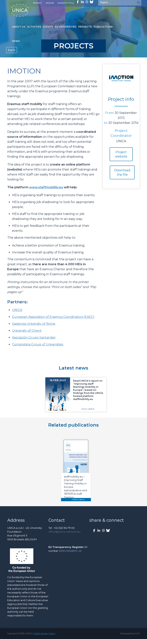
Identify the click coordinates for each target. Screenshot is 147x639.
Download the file (122, 172)
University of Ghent (27, 330)
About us (18, 26)
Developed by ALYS (130, 633)
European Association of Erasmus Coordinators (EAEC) (53, 317)
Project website (121, 154)
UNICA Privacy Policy (44, 633)
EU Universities (65, 26)
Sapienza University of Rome (33, 324)
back (11, 50)
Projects (85, 26)
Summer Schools (66, 3)
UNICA (17, 310)
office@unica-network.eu (64, 531)
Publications (103, 26)
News (16, 41)
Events (48, 26)
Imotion (50, 3)
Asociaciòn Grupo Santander (34, 337)
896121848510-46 (70, 550)
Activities (34, 26)
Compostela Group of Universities (37, 344)
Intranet (37, 3)
